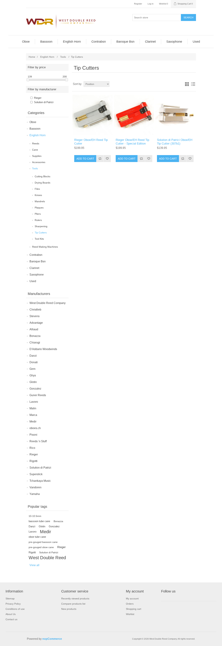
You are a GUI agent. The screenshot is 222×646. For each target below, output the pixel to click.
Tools (35, 168)
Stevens (34, 316)
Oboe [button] (26, 41)
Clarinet (34, 268)
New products (68, 609)
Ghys (32, 375)
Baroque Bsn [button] (125, 41)
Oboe (32, 122)
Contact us (11, 619)
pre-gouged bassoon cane (43, 542)
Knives (38, 195)
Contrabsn (35, 254)
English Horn (37, 135)
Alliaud (33, 329)
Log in (150, 4)
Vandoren (35, 487)
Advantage (36, 322)
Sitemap (10, 598)
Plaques (39, 207)
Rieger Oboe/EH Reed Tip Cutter (91, 141)
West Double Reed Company (47, 303)
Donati (33, 362)
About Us (11, 614)
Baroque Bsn (37, 261)
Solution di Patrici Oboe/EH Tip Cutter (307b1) (174, 141)
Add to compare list (100, 158)
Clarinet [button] (150, 41)
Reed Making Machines (45, 246)
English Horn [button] (72, 41)
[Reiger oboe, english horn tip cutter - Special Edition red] (134, 115)
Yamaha (34, 493)
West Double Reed (47, 557)
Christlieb (35, 309)
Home (32, 56)
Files (37, 188)
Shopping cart (133, 609)
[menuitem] (26, 41)
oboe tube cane (37, 536)
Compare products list (73, 603)
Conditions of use (15, 609)
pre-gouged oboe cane (41, 547)
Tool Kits (39, 238)
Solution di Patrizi (43, 102)
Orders (130, 603)
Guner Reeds (37, 395)
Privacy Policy (13, 603)
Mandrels (40, 201)
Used (32, 281)
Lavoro (33, 401)
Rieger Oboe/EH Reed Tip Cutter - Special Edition (132, 141)
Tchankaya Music (40, 480)
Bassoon (34, 128)
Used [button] (196, 41)
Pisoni (33, 434)
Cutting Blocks (42, 176)
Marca (33, 414)
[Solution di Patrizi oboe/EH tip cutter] (175, 115)
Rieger (37, 97)
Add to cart (85, 158)
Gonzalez (35, 388)
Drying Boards (42, 182)
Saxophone (36, 274)
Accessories (38, 162)
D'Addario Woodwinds (43, 349)
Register (138, 4)
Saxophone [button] (174, 41)
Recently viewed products (75, 598)
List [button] (193, 84)
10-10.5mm (35, 516)
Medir (32, 421)
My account (132, 598)
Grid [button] (187, 84)
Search (188, 17)
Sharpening (41, 226)
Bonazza (34, 335)
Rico (32, 447)
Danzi (33, 355)
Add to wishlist (107, 158)
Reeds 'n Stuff (38, 441)
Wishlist (130, 614)
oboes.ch (35, 428)
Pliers (38, 213)
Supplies (36, 156)
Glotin (33, 382)
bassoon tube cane (39, 521)
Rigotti (33, 461)
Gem (32, 368)
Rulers (38, 220)
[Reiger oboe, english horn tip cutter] (92, 115)
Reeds (35, 143)
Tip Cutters (41, 232)
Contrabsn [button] (98, 41)
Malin (32, 408)
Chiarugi (34, 342)
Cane (35, 149)
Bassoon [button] (46, 41)
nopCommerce (52, 638)
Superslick (35, 474)
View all (34, 565)
